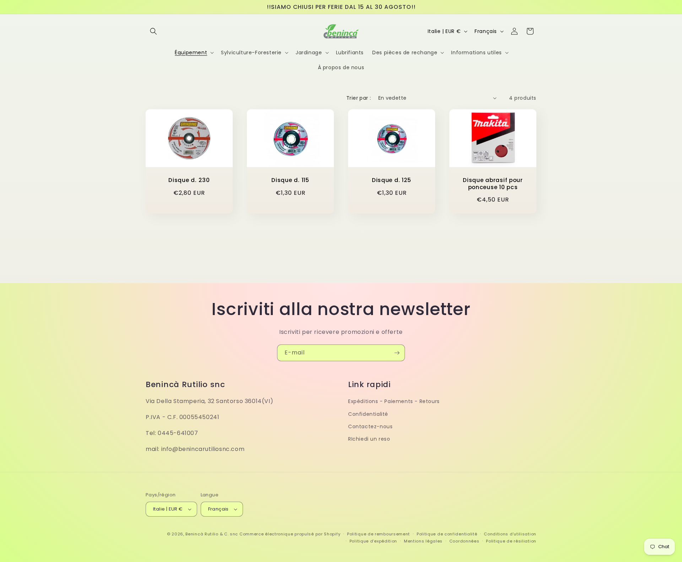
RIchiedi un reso (369, 438)
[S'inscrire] (397, 353)
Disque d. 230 (189, 180)
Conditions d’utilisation (510, 534)
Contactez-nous (370, 426)
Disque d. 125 (391, 180)
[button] (153, 31)
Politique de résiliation (511, 541)
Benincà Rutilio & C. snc (211, 534)
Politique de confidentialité (447, 534)
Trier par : (358, 97)
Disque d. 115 (290, 180)
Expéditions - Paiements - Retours (394, 401)
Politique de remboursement (378, 534)
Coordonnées (464, 541)
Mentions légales (423, 541)
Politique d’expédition (373, 541)
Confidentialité (368, 413)
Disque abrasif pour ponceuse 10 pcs (493, 184)
